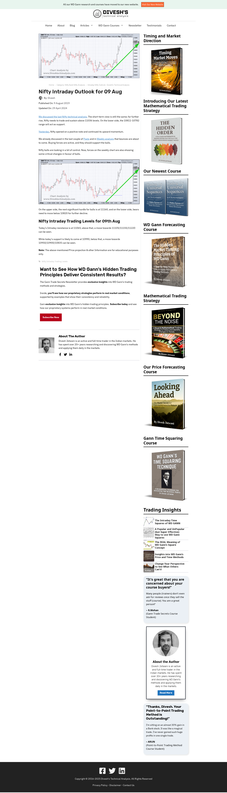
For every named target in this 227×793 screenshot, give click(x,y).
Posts (86, 138)
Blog (72, 25)
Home (48, 25)
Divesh (51, 97)
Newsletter (135, 25)
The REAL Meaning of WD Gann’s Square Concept (167, 544)
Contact (171, 25)
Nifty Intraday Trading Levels (55, 261)
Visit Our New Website (152, 4)
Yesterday (44, 131)
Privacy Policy (100, 785)
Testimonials (154, 25)
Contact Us (128, 785)
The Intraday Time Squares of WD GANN (167, 522)
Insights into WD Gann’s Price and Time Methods (169, 556)
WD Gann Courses (108, 25)
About (61, 25)
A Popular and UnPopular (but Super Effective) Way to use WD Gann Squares (169, 533)
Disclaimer (115, 785)
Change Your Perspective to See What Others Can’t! (169, 566)
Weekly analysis (105, 138)
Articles (84, 25)
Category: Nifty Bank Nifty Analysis (71, 85)
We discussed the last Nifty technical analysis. (63, 116)
